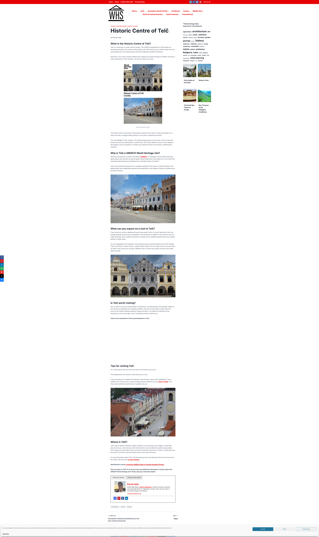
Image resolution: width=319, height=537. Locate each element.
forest (195, 37)
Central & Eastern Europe (119, 26)
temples (199, 55)
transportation (186, 58)
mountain (195, 46)
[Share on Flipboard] (2, 272)
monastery (186, 46)
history (129, 507)
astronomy (185, 35)
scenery (205, 53)
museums (201, 46)
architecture (115, 507)
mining (206, 44)
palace (192, 49)
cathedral (202, 35)
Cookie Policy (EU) (127, 2)
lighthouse (200, 44)
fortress (201, 37)
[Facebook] (193, 2)
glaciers (193, 41)
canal (190, 35)
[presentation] (189, 70)
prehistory (200, 49)
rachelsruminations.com (134, 493)
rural (200, 53)
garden (208, 37)
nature (186, 49)
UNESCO (144, 157)
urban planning (197, 58)
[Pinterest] (200, 2)
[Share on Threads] (2, 276)
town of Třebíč (163, 382)
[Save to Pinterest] (2, 261)
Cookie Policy (5, 534)
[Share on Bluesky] (2, 280)
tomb (204, 55)
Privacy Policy (140, 2)
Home (111, 2)
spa (189, 55)
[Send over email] (2, 268)
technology (193, 55)
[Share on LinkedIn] (2, 265)
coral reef (190, 37)
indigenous (186, 44)
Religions (187, 52)
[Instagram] (190, 2)
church (185, 37)
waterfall (200, 60)
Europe (135, 26)
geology (186, 41)
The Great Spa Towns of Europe (189, 107)
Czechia (130, 26)
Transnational (187, 14)
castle (123, 507)
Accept (263, 529)
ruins (195, 52)
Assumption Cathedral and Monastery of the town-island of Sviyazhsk (123, 518)
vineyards (186, 60)
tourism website (133, 459)
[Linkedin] (197, 2)
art (209, 31)
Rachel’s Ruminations (146, 487)
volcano (192, 60)
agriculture (187, 32)
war (196, 60)
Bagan (175, 517)
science (185, 55)
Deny (284, 529)
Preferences (306, 529)
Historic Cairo (204, 80)
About (117, 2)
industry (194, 44)
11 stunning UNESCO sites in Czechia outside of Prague (144, 464)
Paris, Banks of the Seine (189, 81)
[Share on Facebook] (2, 257)
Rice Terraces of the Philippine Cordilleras (204, 108)
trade (207, 55)
